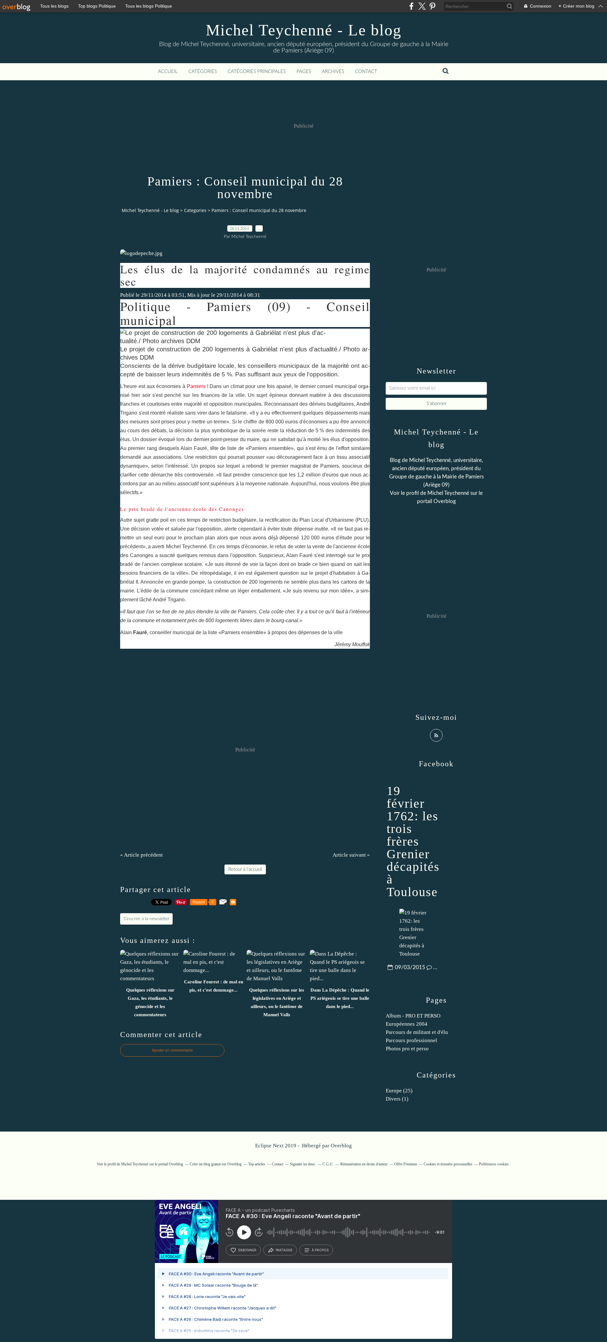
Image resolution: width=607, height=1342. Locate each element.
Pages (304, 71)
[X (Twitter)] (422, 6)
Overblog (341, 1146)
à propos (320, 1250)
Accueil (168, 71)
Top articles (256, 1164)
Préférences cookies (494, 1164)
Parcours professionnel (411, 1040)
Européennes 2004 (406, 1024)
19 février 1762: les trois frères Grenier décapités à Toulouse (413, 841)
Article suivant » (351, 855)
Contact (366, 71)
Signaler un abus (303, 1164)
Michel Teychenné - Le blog (304, 30)
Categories (195, 210)
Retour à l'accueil (245, 869)
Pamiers (196, 386)
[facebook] (411, 6)
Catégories (202, 71)
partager (284, 1250)
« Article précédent (141, 855)
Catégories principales (257, 71)
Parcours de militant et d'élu (417, 1032)
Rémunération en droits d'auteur (364, 1164)
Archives (333, 71)
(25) (399, 1091)
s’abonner (247, 1250)
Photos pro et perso (407, 1049)
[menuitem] (167, 71)
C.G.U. (328, 1164)
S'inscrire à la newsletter (146, 919)
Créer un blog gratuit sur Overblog (216, 1164)
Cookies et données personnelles (448, 1164)
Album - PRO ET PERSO (413, 1016)
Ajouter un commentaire (172, 1050)
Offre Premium (405, 1164)
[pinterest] (432, 6)
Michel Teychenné (448, 493)
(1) (397, 1099)
